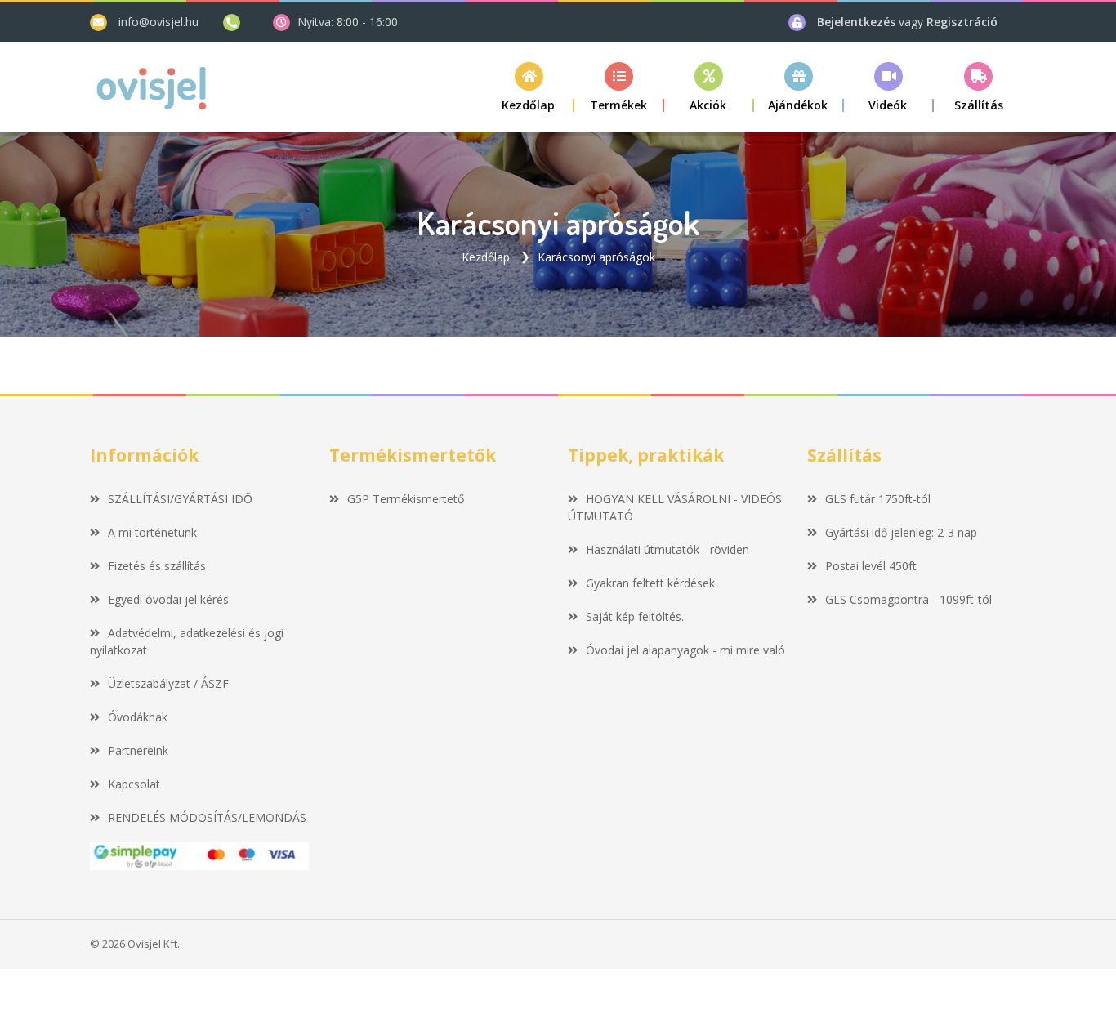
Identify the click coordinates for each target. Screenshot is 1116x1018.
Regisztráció (962, 21)
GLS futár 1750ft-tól (878, 499)
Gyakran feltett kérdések (650, 583)
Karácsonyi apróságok (596, 257)
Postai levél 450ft (871, 566)
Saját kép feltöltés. (635, 616)
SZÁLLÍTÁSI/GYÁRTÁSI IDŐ (180, 499)
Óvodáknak (137, 717)
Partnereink (138, 750)
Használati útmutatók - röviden (667, 549)
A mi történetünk (152, 532)
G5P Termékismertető (405, 499)
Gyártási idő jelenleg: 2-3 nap (901, 532)
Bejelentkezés (858, 21)
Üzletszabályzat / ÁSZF (168, 683)
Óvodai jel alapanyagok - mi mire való (685, 650)
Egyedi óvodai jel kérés (168, 599)
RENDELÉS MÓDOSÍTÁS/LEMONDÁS (207, 817)
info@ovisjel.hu (158, 21)
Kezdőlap (486, 257)
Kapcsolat (134, 784)
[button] (619, 87)
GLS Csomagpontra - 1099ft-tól (908, 599)
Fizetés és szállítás (157, 566)
